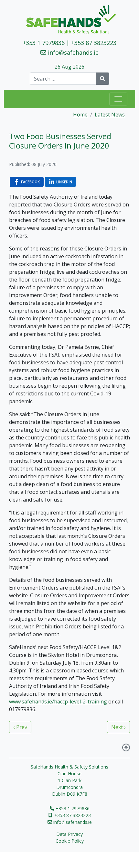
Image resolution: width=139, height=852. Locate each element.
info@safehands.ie (73, 52)
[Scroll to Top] (126, 748)
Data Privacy (69, 834)
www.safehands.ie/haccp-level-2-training (58, 701)
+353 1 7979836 (44, 43)
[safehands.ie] (69, 19)
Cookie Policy (70, 841)
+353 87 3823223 (93, 43)
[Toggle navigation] (118, 99)
